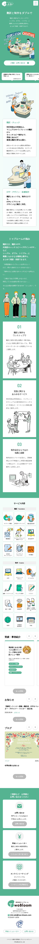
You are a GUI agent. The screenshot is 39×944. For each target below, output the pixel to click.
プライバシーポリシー (26, 939)
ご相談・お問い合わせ (17, 63)
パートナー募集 (11, 939)
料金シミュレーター (12, 931)
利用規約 (17, 939)
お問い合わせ (29, 931)
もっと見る (19, 691)
